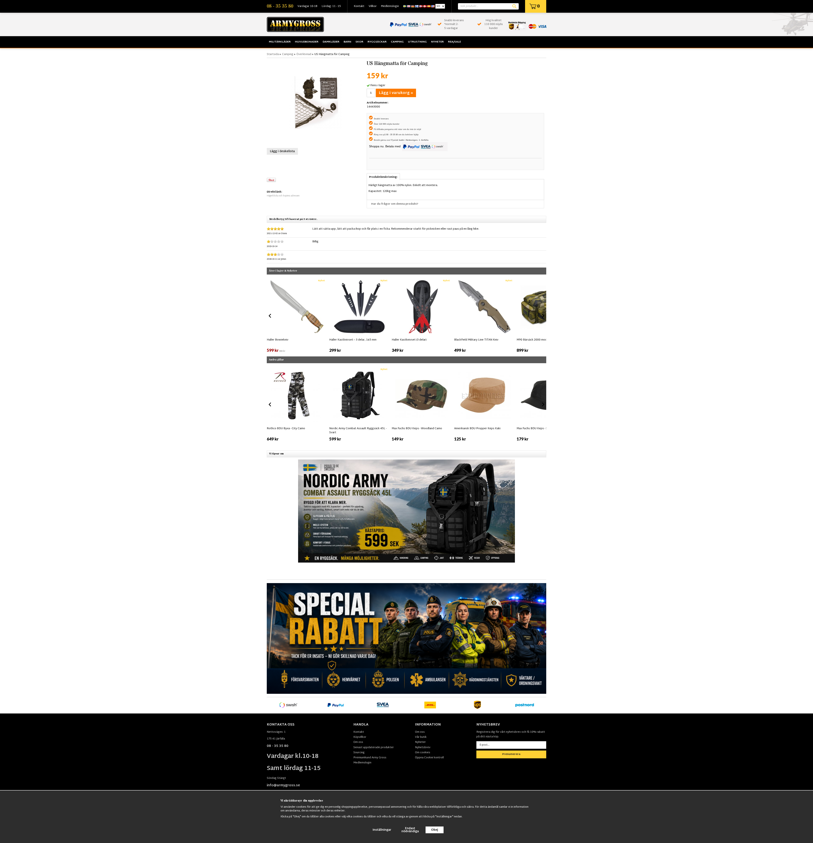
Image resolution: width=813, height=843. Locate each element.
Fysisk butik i (398, 140)
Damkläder (331, 41)
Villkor (373, 6)
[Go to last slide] (270, 315)
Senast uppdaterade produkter (373, 747)
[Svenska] (404, 6)
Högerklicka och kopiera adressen (283, 196)
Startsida (273, 54)
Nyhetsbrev (422, 747)
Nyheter (437, 41)
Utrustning (417, 41)
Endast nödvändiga (410, 830)
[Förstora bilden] (315, 102)
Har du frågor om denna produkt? (394, 204)
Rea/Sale (454, 41)
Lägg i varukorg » (396, 93)
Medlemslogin (390, 6)
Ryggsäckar (377, 41)
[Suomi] (417, 6)
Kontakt (359, 6)
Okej (434, 830)
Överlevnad (303, 54)
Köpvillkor (359, 737)
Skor (359, 41)
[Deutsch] (413, 6)
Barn (347, 41)
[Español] (429, 6)
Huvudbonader (306, 41)
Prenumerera (511, 754)
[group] (297, 315)
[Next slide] (542, 315)
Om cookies (422, 752)
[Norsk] (421, 6)
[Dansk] (425, 6)
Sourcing (359, 752)
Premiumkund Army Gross (369, 757)
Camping (397, 41)
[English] (409, 6)
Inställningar (382, 830)
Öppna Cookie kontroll (429, 757)
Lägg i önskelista (282, 151)
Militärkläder (280, 41)
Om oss (358, 742)
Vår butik (421, 737)
